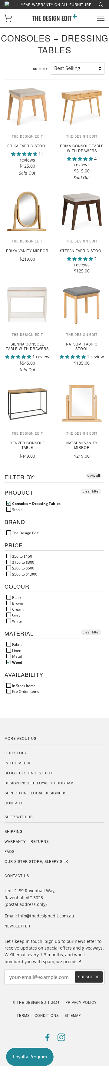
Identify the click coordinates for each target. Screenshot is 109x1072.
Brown (17, 603)
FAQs (10, 851)
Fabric (16, 644)
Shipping (14, 831)
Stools (16, 509)
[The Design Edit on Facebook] (48, 1039)
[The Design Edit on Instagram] (62, 1039)
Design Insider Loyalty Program (39, 782)
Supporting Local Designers (36, 792)
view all (94, 475)
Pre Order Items (25, 691)
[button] (24, 154)
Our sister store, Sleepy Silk (36, 861)
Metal (16, 656)
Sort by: (41, 69)
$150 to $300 (22, 562)
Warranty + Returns (27, 841)
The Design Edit (24, 532)
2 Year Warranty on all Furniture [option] (54, 4)
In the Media (17, 762)
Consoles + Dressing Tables (36, 503)
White (16, 621)
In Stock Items (23, 685)
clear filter (91, 491)
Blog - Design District (29, 772)
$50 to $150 (21, 556)
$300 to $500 (22, 568)
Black (16, 597)
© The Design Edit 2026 (36, 1002)
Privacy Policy (81, 1002)
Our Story (16, 752)
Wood (16, 662)
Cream (17, 609)
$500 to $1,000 (24, 574)
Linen (16, 650)
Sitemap (72, 1015)
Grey (15, 615)
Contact (14, 802)
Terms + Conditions (38, 1015)
